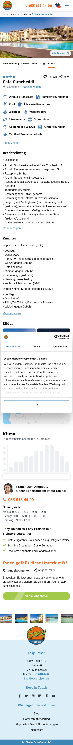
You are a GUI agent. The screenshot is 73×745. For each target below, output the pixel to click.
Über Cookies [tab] (60, 346)
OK (36, 405)
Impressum (36, 729)
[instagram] (33, 695)
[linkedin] (39, 695)
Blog (36, 713)
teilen (67, 76)
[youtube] (53, 695)
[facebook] (19, 695)
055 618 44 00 (40, 5)
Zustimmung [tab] (13, 346)
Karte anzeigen (31, 86)
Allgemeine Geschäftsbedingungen (36, 724)
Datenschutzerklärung (36, 719)
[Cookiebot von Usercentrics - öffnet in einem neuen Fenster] (54, 337)
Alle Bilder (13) (60, 53)
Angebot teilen (47, 570)
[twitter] (26, 695)
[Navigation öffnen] (66, 5)
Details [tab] (36, 346)
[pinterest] (47, 695)
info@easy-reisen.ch (36, 678)
